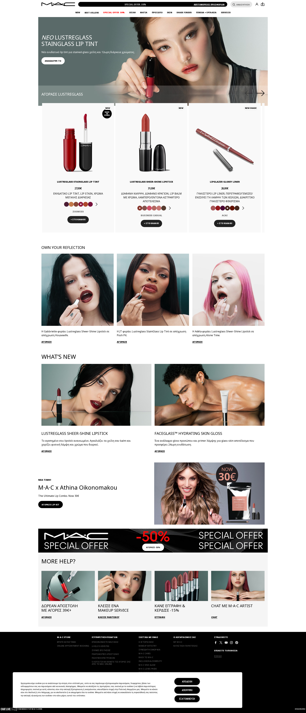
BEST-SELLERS (92, 12)
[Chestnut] (222, 208)
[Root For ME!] (232, 208)
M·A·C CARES (145, 653)
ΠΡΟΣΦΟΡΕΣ (300, 709)
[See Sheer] (80, 204)
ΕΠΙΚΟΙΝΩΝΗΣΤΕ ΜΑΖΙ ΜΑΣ (105, 642)
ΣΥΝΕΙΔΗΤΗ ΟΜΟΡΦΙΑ (149, 650)
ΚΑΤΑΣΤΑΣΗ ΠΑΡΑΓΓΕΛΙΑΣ (185, 646)
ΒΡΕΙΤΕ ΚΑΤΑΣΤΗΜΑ (66, 642)
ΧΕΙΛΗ (132, 12)
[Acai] (213, 208)
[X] (220, 642)
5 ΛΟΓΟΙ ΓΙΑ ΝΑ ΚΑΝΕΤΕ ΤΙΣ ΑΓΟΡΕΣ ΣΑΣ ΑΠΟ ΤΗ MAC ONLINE (111, 663)
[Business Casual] (139, 208)
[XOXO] (90, 204)
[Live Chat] (8, 709)
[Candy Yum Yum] (227, 208)
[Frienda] (149, 208)
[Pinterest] (236, 642)
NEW (77, 12)
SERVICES (226, 12)
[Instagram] (231, 642)
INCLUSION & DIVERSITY (150, 661)
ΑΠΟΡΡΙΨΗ (187, 690)
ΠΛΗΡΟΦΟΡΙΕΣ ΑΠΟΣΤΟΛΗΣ (105, 654)
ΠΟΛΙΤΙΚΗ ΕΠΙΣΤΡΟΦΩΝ (103, 658)
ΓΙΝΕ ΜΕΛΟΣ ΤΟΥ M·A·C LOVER (29, 709)
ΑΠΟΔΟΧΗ (187, 681)
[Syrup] (237, 208)
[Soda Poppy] (76, 204)
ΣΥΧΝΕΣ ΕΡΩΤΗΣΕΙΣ (101, 650)
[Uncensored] (163, 208)
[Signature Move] (144, 208)
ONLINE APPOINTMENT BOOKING (73, 646)
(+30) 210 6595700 (100, 646)
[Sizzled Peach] (71, 204)
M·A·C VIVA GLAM (147, 665)
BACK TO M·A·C (146, 657)
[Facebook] (215, 642)
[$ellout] (159, 208)
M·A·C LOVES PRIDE (148, 669)
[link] (53, 60)
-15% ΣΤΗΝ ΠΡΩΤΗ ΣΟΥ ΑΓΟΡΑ (135, 4)
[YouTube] (226, 642)
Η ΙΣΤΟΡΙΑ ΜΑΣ (146, 642)
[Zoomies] (66, 204)
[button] (154, 51)
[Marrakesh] (217, 208)
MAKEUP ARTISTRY (148, 646)
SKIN (169, 12)
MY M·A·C (177, 642)
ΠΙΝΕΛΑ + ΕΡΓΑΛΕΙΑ (206, 12)
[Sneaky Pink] (85, 204)
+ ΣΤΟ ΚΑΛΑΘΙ (78, 219)
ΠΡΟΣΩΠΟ (157, 12)
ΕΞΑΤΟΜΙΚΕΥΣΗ (187, 698)
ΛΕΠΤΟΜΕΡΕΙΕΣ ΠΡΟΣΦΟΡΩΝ (209, 4)
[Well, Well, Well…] (154, 208)
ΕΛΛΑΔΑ (218, 656)
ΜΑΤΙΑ (143, 12)
